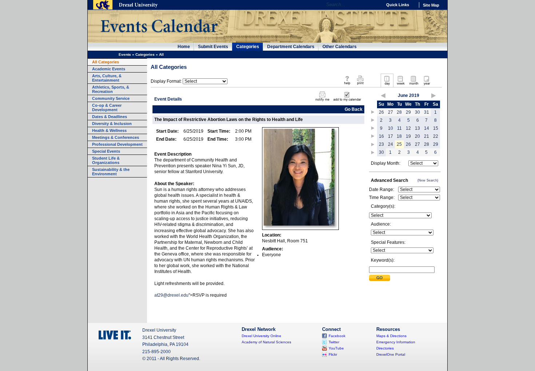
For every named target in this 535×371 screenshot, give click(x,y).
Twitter (334, 342)
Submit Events (213, 46)
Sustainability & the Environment (111, 171)
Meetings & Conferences (115, 137)
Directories (385, 348)
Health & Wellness (109, 130)
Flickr (333, 354)
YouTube (336, 348)
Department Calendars (290, 46)
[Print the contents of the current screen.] (360, 85)
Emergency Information (395, 342)
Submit (379, 278)
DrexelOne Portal (390, 354)
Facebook (337, 336)
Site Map (431, 5)
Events (125, 54)
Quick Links (397, 5)
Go (374, 4)
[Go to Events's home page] (159, 36)
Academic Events (108, 69)
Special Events (106, 151)
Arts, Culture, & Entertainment (107, 78)
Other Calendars (339, 46)
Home (184, 46)
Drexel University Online (261, 336)
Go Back (353, 109)
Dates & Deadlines (109, 116)
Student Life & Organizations (106, 160)
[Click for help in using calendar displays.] (347, 85)
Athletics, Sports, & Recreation (110, 89)
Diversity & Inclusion (112, 123)
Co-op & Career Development (107, 107)
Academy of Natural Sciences (266, 342)
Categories (247, 46)
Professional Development (117, 144)
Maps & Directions (391, 336)
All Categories (105, 62)
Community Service (111, 98)
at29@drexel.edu (171, 295)
